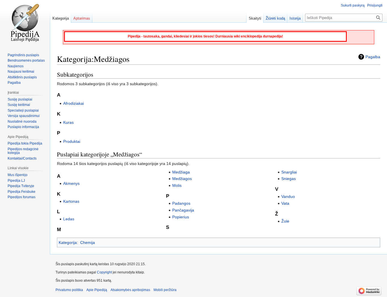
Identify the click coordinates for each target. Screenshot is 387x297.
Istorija (295, 18)
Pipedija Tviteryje (21, 186)
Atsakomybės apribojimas (130, 290)
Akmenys (71, 183)
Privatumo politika (69, 290)
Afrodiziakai (73, 103)
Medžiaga (181, 172)
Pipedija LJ (16, 181)
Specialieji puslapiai (23, 110)
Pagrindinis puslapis (23, 55)
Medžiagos (182, 178)
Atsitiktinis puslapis (22, 77)
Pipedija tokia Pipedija (25, 143)
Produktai (71, 141)
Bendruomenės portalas (26, 60)
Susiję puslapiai (20, 99)
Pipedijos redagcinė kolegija (23, 151)
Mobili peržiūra (165, 290)
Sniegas (288, 178)
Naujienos (16, 66)
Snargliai (289, 172)
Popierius (180, 217)
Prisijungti (374, 5)
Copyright (104, 272)
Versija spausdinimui (24, 116)
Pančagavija (183, 210)
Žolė (285, 221)
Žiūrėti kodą (275, 18)
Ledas (68, 219)
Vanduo (288, 196)
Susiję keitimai (19, 105)
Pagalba (372, 57)
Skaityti (255, 18)
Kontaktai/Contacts (22, 158)
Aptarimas (81, 18)
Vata (285, 203)
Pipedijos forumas (21, 197)
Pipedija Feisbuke (21, 192)
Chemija (87, 242)
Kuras (68, 122)
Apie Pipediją (96, 290)
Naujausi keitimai (21, 72)
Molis (177, 185)
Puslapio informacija (23, 127)
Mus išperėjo (17, 175)
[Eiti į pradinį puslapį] (25, 22)
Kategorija (68, 242)
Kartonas (71, 201)
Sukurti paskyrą (353, 5)
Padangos (181, 203)
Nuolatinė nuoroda (22, 122)
